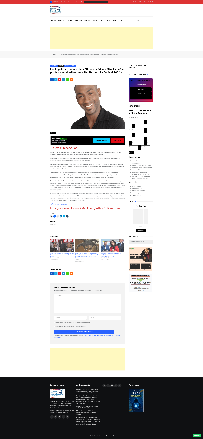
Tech (102, 20)
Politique (69, 20)
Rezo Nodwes (55, 76)
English (121, 20)
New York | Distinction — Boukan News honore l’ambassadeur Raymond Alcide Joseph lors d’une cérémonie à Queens (87, 391)
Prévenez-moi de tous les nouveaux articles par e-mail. (70, 326)
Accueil (53, 20)
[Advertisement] (101, 38)
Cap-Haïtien (140, 89)
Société (95, 20)
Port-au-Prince (141, 93)
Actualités (61, 20)
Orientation (78, 20)
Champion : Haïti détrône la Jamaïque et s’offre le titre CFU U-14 (75, 1)
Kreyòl (114, 20)
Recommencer (141, 230)
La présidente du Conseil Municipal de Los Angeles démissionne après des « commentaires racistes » (111, 255)
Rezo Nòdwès (110, 436)
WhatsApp (197, 435)
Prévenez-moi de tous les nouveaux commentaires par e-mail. (72, 322)
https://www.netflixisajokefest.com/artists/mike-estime (85, 208)
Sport (108, 20)
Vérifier (131, 153)
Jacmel (141, 97)
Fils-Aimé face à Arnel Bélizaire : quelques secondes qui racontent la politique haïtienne (88, 412)
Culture (86, 20)
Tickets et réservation (63, 148)
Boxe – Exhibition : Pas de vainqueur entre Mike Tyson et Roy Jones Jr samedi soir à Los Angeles (62, 255)
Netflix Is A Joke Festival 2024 (58, 204)
